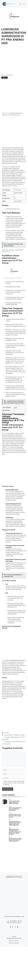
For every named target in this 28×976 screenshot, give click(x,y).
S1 (2, 77)
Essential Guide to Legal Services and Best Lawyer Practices (15, 816)
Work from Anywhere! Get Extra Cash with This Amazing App (15, 809)
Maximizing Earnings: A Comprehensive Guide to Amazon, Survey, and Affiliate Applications (15, 823)
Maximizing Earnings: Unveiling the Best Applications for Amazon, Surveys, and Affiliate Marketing (15, 832)
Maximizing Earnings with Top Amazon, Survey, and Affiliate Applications (15, 840)
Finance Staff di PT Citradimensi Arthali (14, 735)
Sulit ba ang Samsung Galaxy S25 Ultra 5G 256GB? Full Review (14, 802)
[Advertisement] (14, 60)
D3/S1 (6, 77)
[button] (20, 4)
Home (3, 113)
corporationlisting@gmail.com (14, 916)
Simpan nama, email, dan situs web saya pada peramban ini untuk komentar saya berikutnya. (14, 782)
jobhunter (3, 75)
